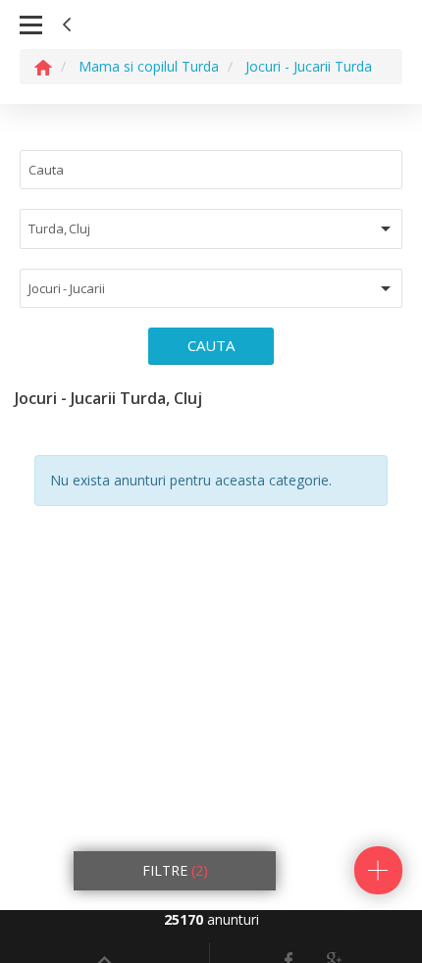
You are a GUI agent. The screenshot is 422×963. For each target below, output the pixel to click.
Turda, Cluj (59, 228)
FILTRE (175, 870)
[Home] (43, 66)
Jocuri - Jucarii (66, 288)
